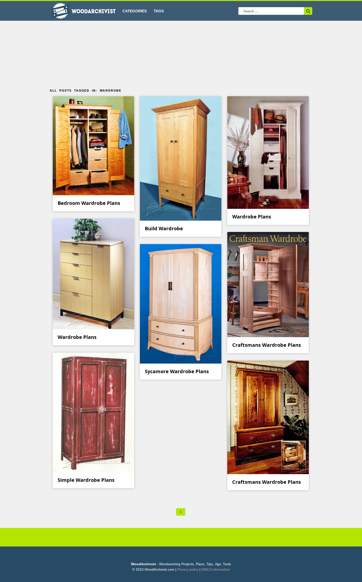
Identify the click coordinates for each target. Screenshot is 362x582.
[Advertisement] (181, 53)
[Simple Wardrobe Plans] (93, 469)
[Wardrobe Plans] (268, 205)
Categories (134, 11)
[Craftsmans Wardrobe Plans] (268, 334)
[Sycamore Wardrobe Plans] (181, 360)
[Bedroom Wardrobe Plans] (93, 192)
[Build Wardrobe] (181, 217)
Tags (159, 11)
